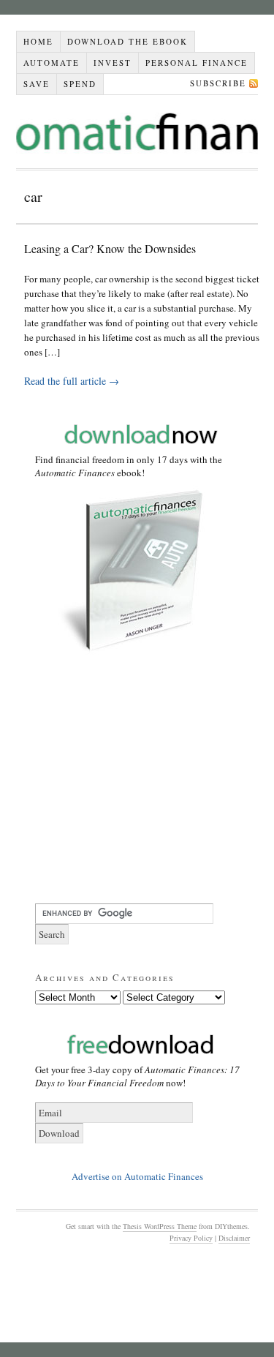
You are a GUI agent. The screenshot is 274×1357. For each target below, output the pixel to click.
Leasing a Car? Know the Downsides (110, 248)
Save (36, 83)
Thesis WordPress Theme (160, 1226)
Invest (113, 62)
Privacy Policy (191, 1238)
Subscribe (218, 83)
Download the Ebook (127, 41)
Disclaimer (234, 1238)
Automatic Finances (137, 131)
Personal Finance (196, 62)
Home (38, 41)
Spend (80, 83)
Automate (51, 62)
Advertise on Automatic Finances (137, 1176)
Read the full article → (71, 381)
